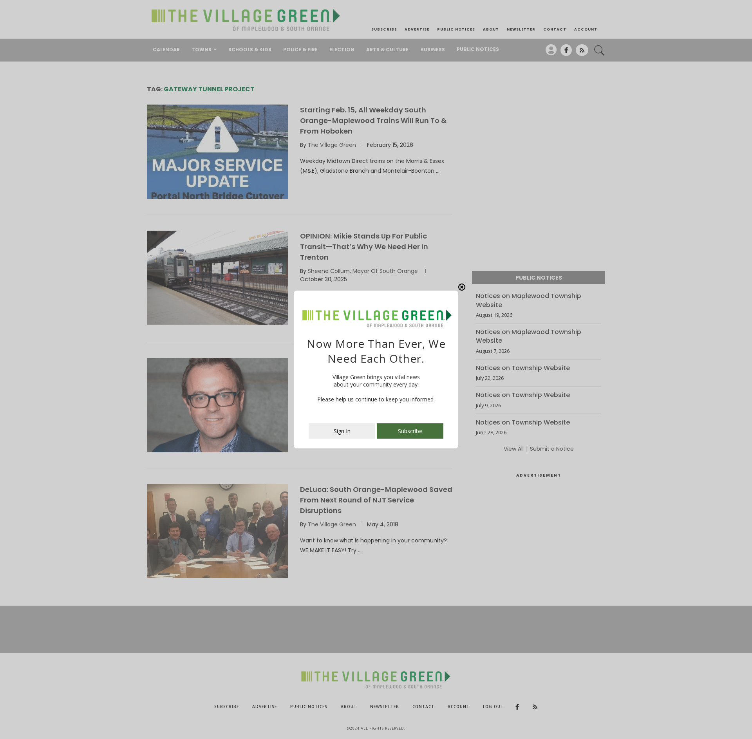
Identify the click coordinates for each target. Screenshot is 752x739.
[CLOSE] (462, 287)
